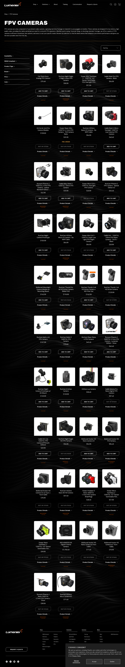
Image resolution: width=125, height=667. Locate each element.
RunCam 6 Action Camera (66, 390)
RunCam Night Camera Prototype (43, 236)
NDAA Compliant (45, 634)
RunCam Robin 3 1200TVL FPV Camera (66, 339)
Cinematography (72, 639)
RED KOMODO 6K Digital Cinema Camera (66, 544)
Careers (101, 639)
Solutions (45, 4)
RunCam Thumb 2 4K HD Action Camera (111, 288)
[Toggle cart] (119, 4)
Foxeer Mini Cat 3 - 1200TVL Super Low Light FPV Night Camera (89, 238)
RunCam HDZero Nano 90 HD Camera (66, 491)
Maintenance (87, 637)
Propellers (56, 637)
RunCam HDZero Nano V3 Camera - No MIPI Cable (88, 130)
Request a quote (16, 649)
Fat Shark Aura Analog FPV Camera (43, 77)
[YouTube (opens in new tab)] (14, 661)
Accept (94, 661)
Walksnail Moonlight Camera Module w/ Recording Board (43, 289)
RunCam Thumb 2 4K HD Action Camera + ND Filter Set (88, 289)
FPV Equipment (45, 639)
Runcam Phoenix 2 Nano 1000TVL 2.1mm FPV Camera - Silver (43, 597)
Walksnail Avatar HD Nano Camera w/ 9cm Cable (88, 544)
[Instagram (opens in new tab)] (11, 661)
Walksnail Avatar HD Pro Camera (111, 439)
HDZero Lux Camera (89, 389)
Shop (35, 4)
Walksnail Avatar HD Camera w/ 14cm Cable (111, 544)
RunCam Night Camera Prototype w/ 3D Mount (43, 391)
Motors (43, 644)
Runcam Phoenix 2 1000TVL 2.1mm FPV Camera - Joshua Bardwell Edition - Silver (43, 187)
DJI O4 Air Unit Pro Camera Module (43, 129)
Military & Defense (73, 634)
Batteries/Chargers (46, 646)
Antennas (56, 634)
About (56, 4)
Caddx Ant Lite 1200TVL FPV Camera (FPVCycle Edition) (43, 441)
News (101, 637)
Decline (112, 661)
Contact (101, 642)
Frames (44, 642)
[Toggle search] (111, 4)
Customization (77, 4)
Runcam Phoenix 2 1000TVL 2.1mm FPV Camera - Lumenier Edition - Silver (111, 340)
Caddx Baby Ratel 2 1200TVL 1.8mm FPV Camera (65, 185)
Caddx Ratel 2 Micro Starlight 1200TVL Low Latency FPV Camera (111, 131)
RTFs (55, 644)
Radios (43, 649)
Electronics (44, 637)
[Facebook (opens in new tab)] (7, 661)
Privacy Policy (76, 655)
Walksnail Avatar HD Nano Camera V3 (88, 439)
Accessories (56, 639)
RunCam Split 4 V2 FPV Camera (43, 338)
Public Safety (71, 642)
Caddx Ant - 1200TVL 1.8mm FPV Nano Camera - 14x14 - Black (111, 238)
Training (65, 4)
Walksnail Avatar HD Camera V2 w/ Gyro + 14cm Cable (43, 492)
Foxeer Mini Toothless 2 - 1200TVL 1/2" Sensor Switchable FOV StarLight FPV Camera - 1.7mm (88, 80)
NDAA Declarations (114, 634)
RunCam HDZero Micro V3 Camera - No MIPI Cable (66, 237)
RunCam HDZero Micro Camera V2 (66, 595)
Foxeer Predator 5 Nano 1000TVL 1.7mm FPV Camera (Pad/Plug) (89, 493)
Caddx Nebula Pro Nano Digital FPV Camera (111, 391)
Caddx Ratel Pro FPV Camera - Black (111, 77)
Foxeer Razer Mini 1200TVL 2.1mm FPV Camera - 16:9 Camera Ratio (66, 131)
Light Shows (71, 637)
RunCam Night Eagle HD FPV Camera (66, 439)
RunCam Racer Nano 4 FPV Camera (89, 338)
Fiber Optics (56, 642)
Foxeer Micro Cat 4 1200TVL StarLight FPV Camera (88, 185)
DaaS (85, 642)
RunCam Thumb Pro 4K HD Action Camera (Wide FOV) (65, 289)
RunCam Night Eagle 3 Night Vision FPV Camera (66, 78)
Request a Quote (92, 4)
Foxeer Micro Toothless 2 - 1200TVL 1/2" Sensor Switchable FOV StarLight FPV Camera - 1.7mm (111, 495)
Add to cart (43, 91)
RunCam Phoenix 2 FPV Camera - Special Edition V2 (111, 185)
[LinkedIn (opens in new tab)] (18, 661)
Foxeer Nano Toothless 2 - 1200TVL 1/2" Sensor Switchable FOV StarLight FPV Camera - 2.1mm (43, 547)
